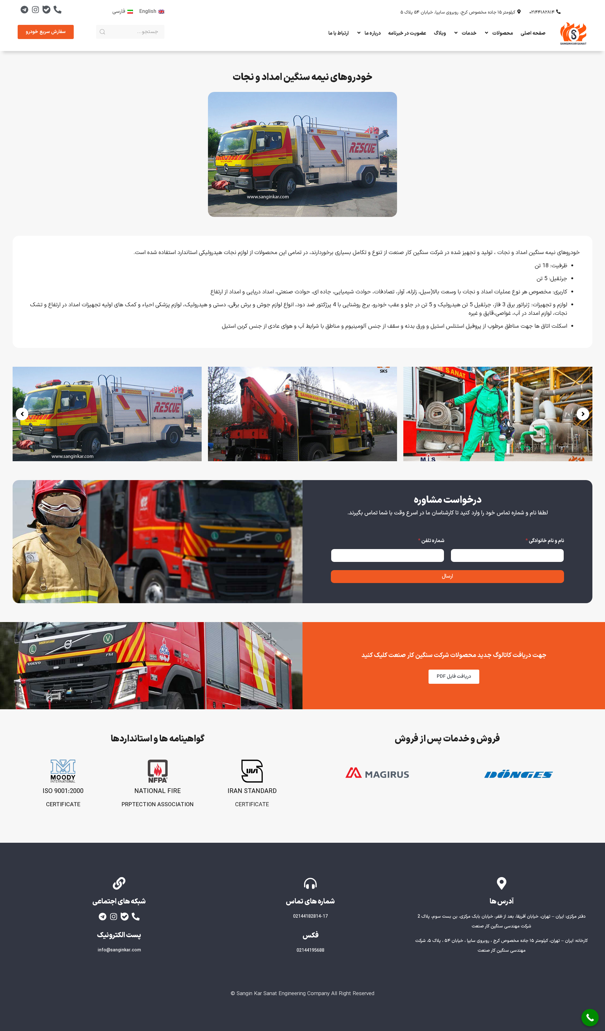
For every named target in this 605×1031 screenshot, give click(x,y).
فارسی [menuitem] (118, 11)
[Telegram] (24, 9)
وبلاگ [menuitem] (440, 33)
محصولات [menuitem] (502, 33)
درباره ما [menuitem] (373, 33)
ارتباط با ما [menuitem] (338, 33)
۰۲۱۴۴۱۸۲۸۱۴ (542, 12)
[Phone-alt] (57, 9)
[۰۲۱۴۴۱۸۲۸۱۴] (558, 11)
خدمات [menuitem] (469, 33)
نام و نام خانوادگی (545, 541)
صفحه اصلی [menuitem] (533, 33)
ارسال (447, 576)
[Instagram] (35, 9)
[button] (22, 414)
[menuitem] (151, 11)
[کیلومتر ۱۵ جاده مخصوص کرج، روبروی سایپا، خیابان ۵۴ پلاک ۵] (519, 11)
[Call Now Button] (590, 1017)
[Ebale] (46, 9)
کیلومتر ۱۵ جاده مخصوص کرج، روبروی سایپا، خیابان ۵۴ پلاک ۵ (457, 12)
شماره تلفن (431, 541)
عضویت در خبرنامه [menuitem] (407, 33)
